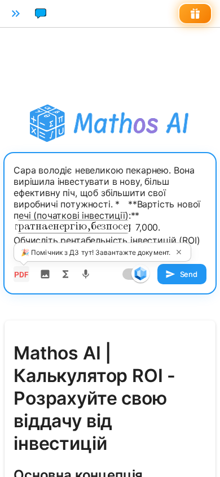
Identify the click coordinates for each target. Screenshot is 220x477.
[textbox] (110, 210)
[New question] (40, 13)
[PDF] (21, 274)
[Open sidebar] (16, 13)
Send (188, 274)
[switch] (140, 273)
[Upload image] (45, 274)
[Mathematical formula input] (65, 274)
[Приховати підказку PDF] (179, 252)
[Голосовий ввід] (86, 274)
